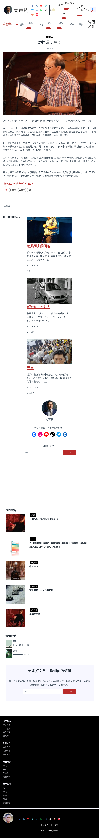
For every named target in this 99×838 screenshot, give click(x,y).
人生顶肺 (33, 610)
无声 (30, 368)
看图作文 (6, 777)
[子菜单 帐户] (79, 15)
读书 (72, 24)
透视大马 (6, 736)
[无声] (49, 351)
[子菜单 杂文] (48, 28)
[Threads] (45, 10)
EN (92, 11)
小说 (5, 792)
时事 (41, 24)
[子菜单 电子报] (66, 9)
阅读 (5, 799)
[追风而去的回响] (49, 230)
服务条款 (54, 825)
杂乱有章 (49, 37)
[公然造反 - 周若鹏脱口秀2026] (50, 514)
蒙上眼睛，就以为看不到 (41, 590)
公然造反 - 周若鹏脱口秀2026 (43, 519)
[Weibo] (32, 14)
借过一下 (33, 566)
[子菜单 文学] (59, 28)
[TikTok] (45, 6)
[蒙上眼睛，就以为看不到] (50, 585)
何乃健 (7, 206)
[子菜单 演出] (28, 28)
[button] (84, 8)
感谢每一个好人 (38, 307)
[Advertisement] (49, 483)
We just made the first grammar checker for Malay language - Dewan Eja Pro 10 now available (59, 545)
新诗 (5, 796)
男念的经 (6, 755)
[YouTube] (41, 6)
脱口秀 (32, 515)
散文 (5, 788)
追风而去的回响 (38, 246)
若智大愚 (6, 751)
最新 (81, 24)
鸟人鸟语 (6, 725)
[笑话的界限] (50, 609)
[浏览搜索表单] (87, 10)
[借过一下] (50, 561)
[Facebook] (32, 6)
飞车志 (6, 773)
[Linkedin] (37, 10)
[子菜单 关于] (64, 18)
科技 (5, 770)
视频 (22, 24)
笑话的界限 (34, 614)
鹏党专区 (6, 803)
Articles (33, 539)
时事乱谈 (33, 586)
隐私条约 (44, 825)
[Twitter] (32, 10)
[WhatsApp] (41, 10)
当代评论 (6, 732)
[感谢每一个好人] (49, 291)
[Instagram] (37, 6)
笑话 (5, 766)
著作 (60, 5)
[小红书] (37, 14)
